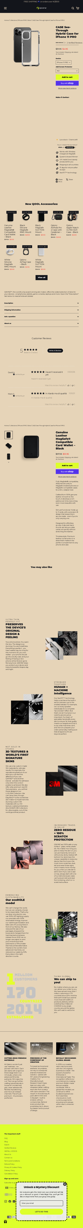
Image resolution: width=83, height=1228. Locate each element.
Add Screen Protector (64, 67)
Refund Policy (9, 1164)
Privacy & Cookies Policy (13, 1167)
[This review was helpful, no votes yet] (68, 385)
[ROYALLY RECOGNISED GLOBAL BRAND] (67, 1048)
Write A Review (55, 351)
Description (8, 303)
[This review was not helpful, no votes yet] (72, 385)
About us (7, 323)
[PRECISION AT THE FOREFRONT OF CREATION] (41, 1048)
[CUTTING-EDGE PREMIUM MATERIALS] (15, 1048)
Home (6, 20)
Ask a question (9, 316)
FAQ (6, 1138)
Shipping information (12, 310)
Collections (13, 20)
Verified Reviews (10, 1148)
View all (41, 277)
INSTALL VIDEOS (10, 1151)
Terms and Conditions (12, 1161)
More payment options (67, 88)
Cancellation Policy (11, 1174)
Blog (6, 1142)
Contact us (8, 1158)
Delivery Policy (9, 1170)
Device (58, 58)
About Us (7, 1154)
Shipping (68, 52)
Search (6, 1145)
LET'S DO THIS (41, 1212)
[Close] (64, 1184)
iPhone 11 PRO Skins (24, 20)
